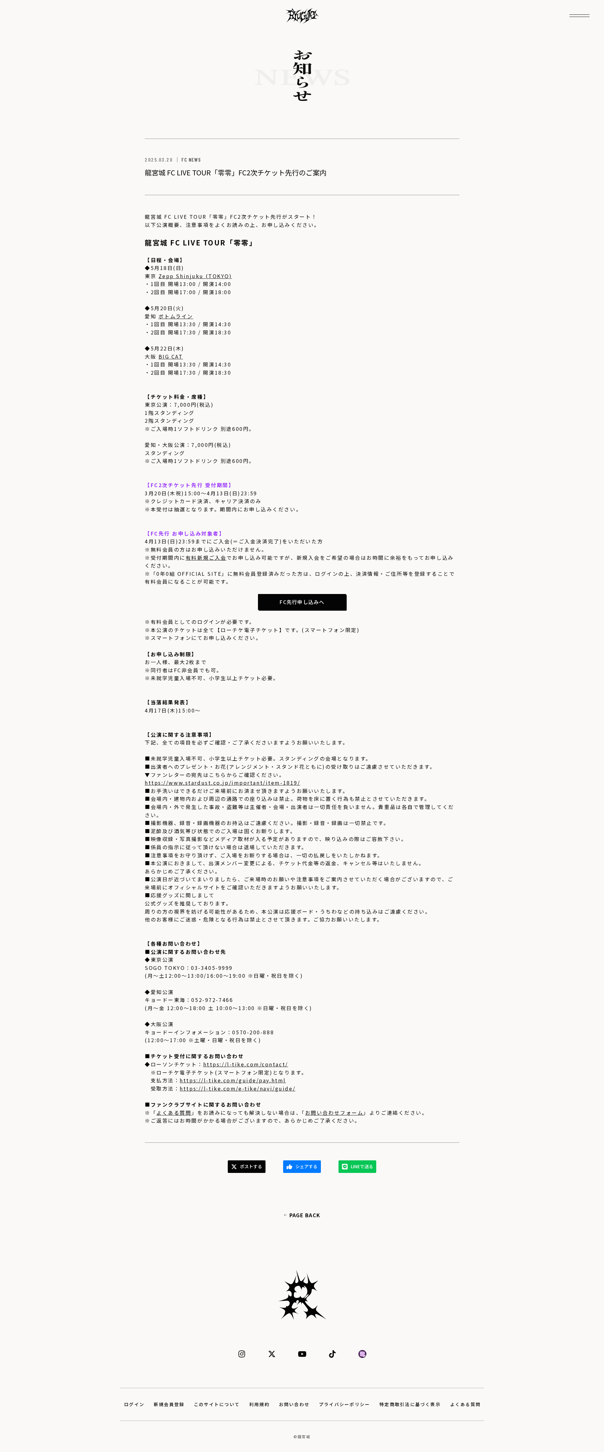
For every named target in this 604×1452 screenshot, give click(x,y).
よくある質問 (173, 1112)
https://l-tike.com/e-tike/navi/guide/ (237, 1088)
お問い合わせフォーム (334, 1112)
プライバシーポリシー (344, 1404)
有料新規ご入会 (206, 557)
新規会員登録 (169, 1404)
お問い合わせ (294, 1404)
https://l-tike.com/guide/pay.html (233, 1080)
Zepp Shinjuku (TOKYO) (195, 276)
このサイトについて (217, 1404)
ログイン (134, 1404)
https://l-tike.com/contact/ (245, 1064)
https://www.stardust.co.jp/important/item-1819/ (222, 782)
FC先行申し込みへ (302, 602)
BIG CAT (171, 356)
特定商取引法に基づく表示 (410, 1404)
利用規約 (259, 1404)
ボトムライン (176, 316)
